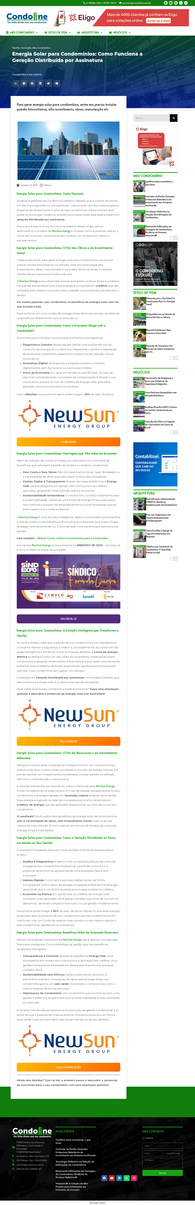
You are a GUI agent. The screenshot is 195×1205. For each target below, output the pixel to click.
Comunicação (139, 393)
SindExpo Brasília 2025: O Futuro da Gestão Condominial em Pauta (161, 410)
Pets (136, 298)
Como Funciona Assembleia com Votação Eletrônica (161, 394)
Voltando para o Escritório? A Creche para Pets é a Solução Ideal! (160, 301)
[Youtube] (171, 3)
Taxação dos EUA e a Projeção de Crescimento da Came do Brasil (160, 424)
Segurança (139, 196)
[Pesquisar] (173, 118)
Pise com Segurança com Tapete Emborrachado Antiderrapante (158, 517)
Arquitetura (139, 499)
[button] (15, 83)
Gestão (16, 47)
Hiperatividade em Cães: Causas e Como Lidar (158, 331)
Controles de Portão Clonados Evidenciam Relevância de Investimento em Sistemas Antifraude (160, 201)
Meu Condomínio (41, 47)
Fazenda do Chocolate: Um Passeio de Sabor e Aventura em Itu (160, 348)
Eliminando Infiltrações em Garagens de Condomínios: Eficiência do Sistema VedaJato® (158, 231)
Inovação (26, 47)
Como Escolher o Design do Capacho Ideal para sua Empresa (159, 533)
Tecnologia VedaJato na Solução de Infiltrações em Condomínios (158, 214)
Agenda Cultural (137, 314)
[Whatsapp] (181, 3)
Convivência (139, 181)
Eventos (137, 407)
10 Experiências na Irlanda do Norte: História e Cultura (160, 316)
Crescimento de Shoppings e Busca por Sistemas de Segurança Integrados (159, 380)
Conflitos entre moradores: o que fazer (73, 1141)
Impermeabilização (139, 212)
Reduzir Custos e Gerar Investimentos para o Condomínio (73, 538)
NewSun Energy (61, 231)
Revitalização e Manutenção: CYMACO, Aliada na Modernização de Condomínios (161, 501)
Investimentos (139, 422)
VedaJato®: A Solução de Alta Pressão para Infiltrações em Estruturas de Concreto (72, 1186)
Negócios (138, 378)
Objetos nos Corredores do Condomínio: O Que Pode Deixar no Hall (159, 549)
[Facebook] (166, 3)
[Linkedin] (176, 3)
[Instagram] (186, 3)
